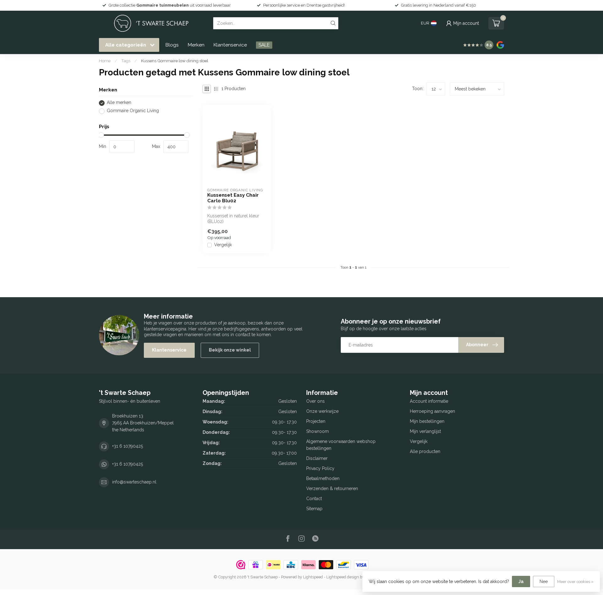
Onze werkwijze (322, 411)
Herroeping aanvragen (432, 411)
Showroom (317, 431)
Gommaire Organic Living (133, 111)
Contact (314, 498)
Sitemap (314, 508)
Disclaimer (317, 458)
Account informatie (429, 401)
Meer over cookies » (575, 581)
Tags (125, 60)
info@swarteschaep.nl (134, 481)
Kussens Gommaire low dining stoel (174, 60)
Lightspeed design (342, 577)
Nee (544, 581)
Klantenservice (230, 45)
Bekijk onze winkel (230, 349)
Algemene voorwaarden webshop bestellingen (341, 445)
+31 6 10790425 (127, 446)
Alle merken (119, 103)
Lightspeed (313, 577)
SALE (264, 45)
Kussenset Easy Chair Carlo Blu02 (233, 198)
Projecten (315, 421)
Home (105, 60)
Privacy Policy (320, 468)
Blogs (172, 45)
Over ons (315, 401)
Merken (196, 45)
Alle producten (425, 451)
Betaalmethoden (323, 478)
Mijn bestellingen (427, 421)
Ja (521, 581)
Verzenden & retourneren (332, 488)
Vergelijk (223, 245)
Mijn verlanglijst (425, 431)
